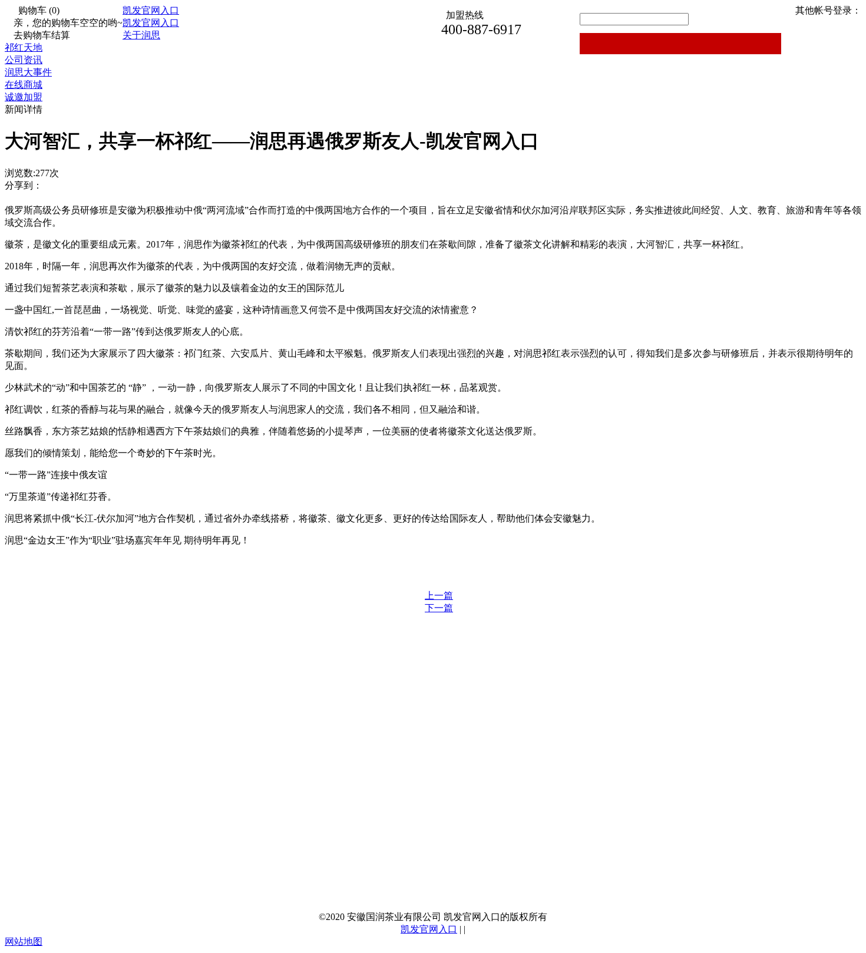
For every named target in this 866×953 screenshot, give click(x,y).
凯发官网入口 (151, 10)
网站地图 (23, 941)
